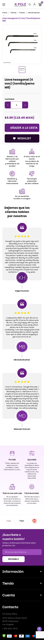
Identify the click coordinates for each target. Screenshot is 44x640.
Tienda (13, 12)
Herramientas (34, 12)
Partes (22, 12)
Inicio (4, 12)
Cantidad (9, 99)
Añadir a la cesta (24, 128)
